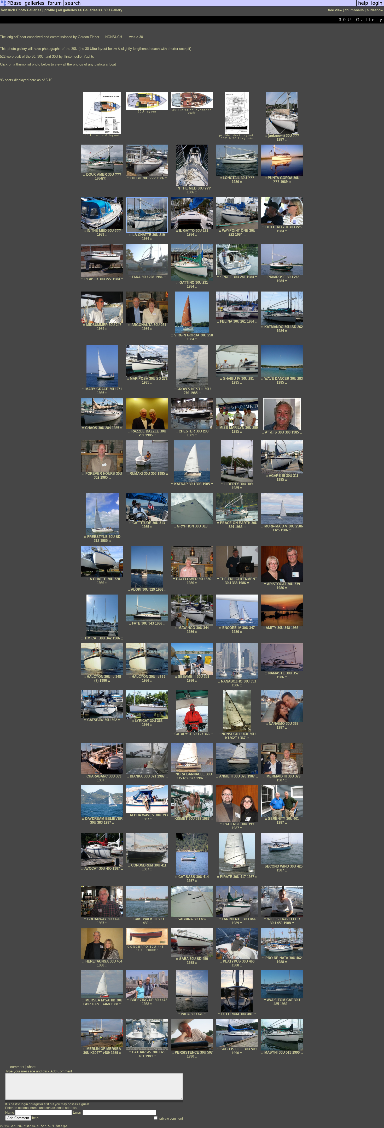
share (31, 1067)
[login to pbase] (377, 6)
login (24, 1104)
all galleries (67, 10)
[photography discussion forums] (54, 6)
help (35, 1118)
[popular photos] (219, 6)
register (37, 1104)
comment (17, 1067)
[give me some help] (363, 6)
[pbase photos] (11, 6)
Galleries (90, 10)
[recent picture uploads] (34, 6)
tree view (335, 10)
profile (49, 10)
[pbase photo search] (72, 6)
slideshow (375, 10)
